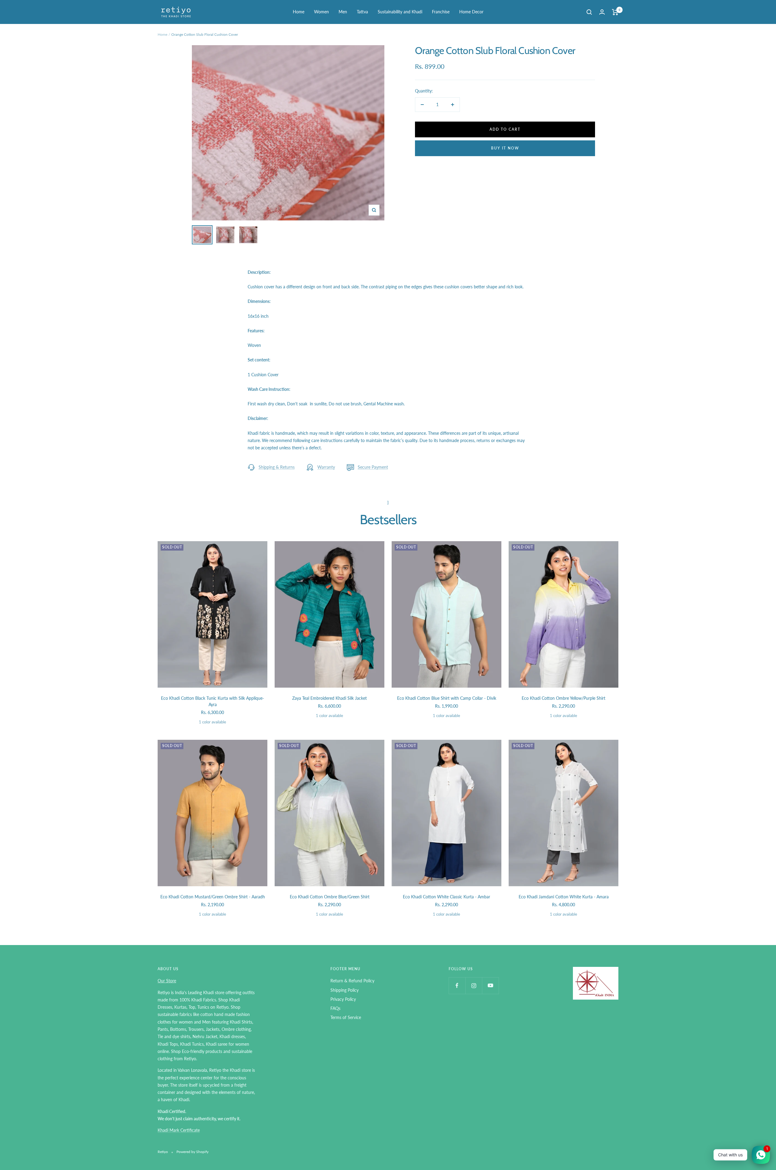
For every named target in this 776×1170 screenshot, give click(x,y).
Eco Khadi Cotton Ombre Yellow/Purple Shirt (563, 698)
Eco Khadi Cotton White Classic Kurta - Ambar (446, 896)
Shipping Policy (344, 990)
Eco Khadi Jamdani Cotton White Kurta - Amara (564, 896)
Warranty (326, 467)
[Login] (602, 12)
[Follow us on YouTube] (490, 985)
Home (298, 11)
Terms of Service (345, 1017)
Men (343, 11)
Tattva (362, 11)
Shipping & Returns (277, 467)
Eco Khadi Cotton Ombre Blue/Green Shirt (330, 896)
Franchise (441, 11)
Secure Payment (373, 467)
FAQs (335, 1008)
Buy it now (505, 148)
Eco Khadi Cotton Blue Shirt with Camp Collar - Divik (446, 698)
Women (321, 11)
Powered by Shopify (192, 1151)
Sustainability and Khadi (400, 11)
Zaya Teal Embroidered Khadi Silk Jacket (329, 698)
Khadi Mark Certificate (179, 1130)
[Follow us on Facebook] (457, 985)
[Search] (589, 12)
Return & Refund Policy (352, 980)
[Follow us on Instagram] (473, 985)
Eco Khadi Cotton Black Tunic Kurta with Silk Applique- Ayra (212, 701)
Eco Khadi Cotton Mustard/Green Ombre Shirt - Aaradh (212, 896)
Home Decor (471, 11)
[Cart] (615, 12)
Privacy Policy (343, 999)
